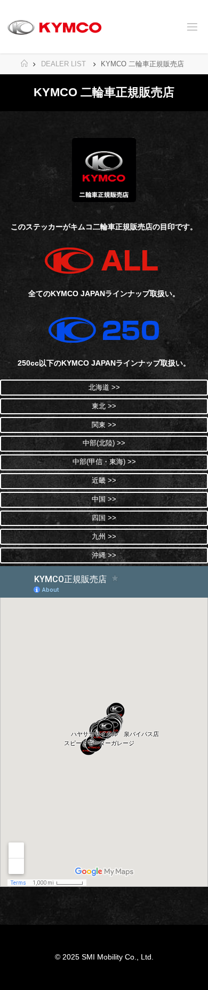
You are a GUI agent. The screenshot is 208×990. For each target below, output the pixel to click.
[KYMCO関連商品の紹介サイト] (54, 26)
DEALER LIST (63, 64)
